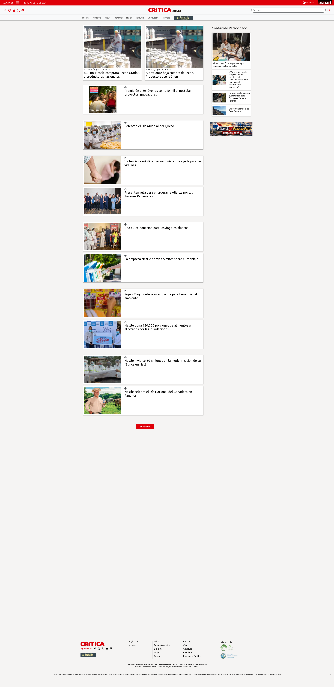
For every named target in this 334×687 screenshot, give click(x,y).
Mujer (156, 652)
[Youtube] (23, 10)
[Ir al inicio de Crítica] (166, 10)
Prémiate (187, 652)
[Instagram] (14, 10)
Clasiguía (187, 649)
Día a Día (158, 649)
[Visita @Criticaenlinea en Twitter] (99, 649)
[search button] (329, 10)
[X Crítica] (18, 10)
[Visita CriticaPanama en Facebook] (95, 649)
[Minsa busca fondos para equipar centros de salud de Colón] (231, 47)
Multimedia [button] (153, 18)
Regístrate (133, 641)
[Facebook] (5, 10)
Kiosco (186, 641)
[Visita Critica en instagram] (111, 649)
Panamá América (162, 645)
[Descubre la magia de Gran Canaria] (219, 110)
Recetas (158, 656)
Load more (145, 426)
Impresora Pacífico (192, 656)
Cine (185, 645)
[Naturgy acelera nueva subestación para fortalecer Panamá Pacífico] (219, 97)
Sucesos (85, 18)
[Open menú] (17, 3)
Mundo (129, 18)
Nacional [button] (97, 18)
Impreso (166, 18)
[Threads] (10, 10)
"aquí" (279, 674)
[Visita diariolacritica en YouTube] (107, 649)
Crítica (157, 641)
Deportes (119, 18)
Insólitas (140, 18)
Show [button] (107, 18)
